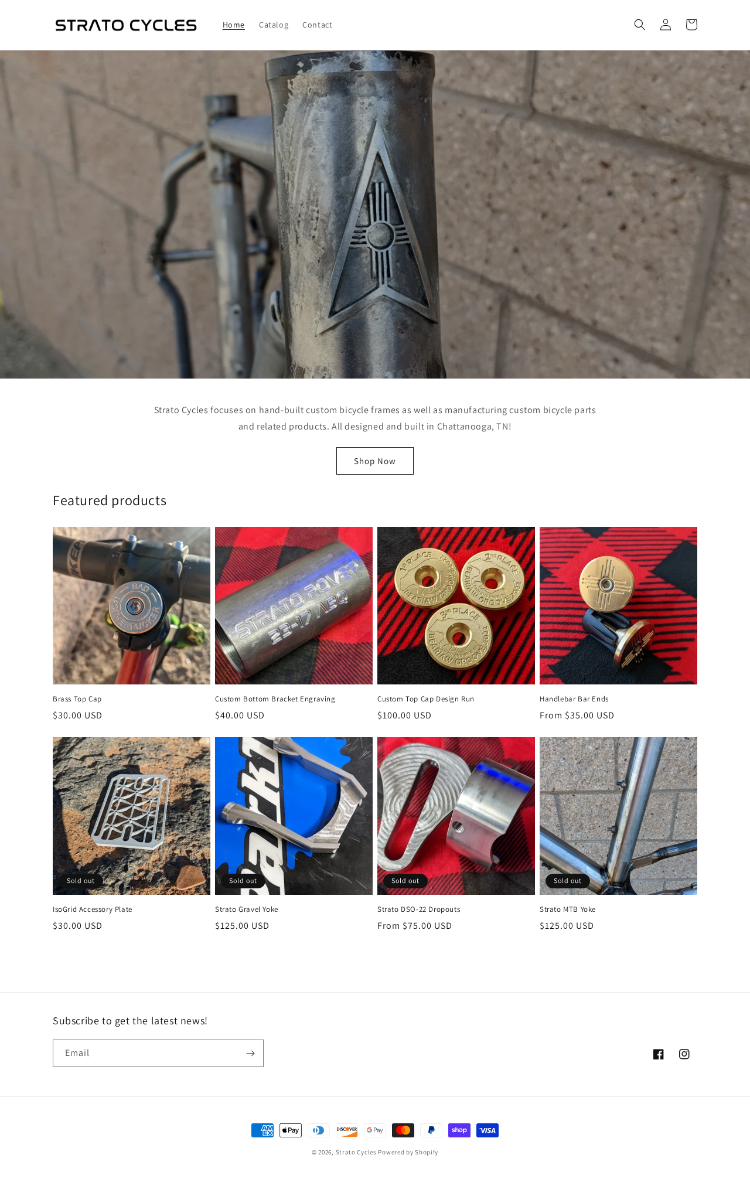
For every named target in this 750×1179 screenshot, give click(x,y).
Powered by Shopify (408, 1152)
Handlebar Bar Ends (574, 699)
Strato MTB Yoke (568, 909)
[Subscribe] (250, 1053)
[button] (640, 25)
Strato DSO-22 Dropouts (418, 909)
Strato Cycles (356, 1152)
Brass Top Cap (77, 699)
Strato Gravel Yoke (246, 909)
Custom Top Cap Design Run (426, 699)
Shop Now (375, 460)
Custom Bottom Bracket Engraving (275, 699)
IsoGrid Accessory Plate (92, 909)
